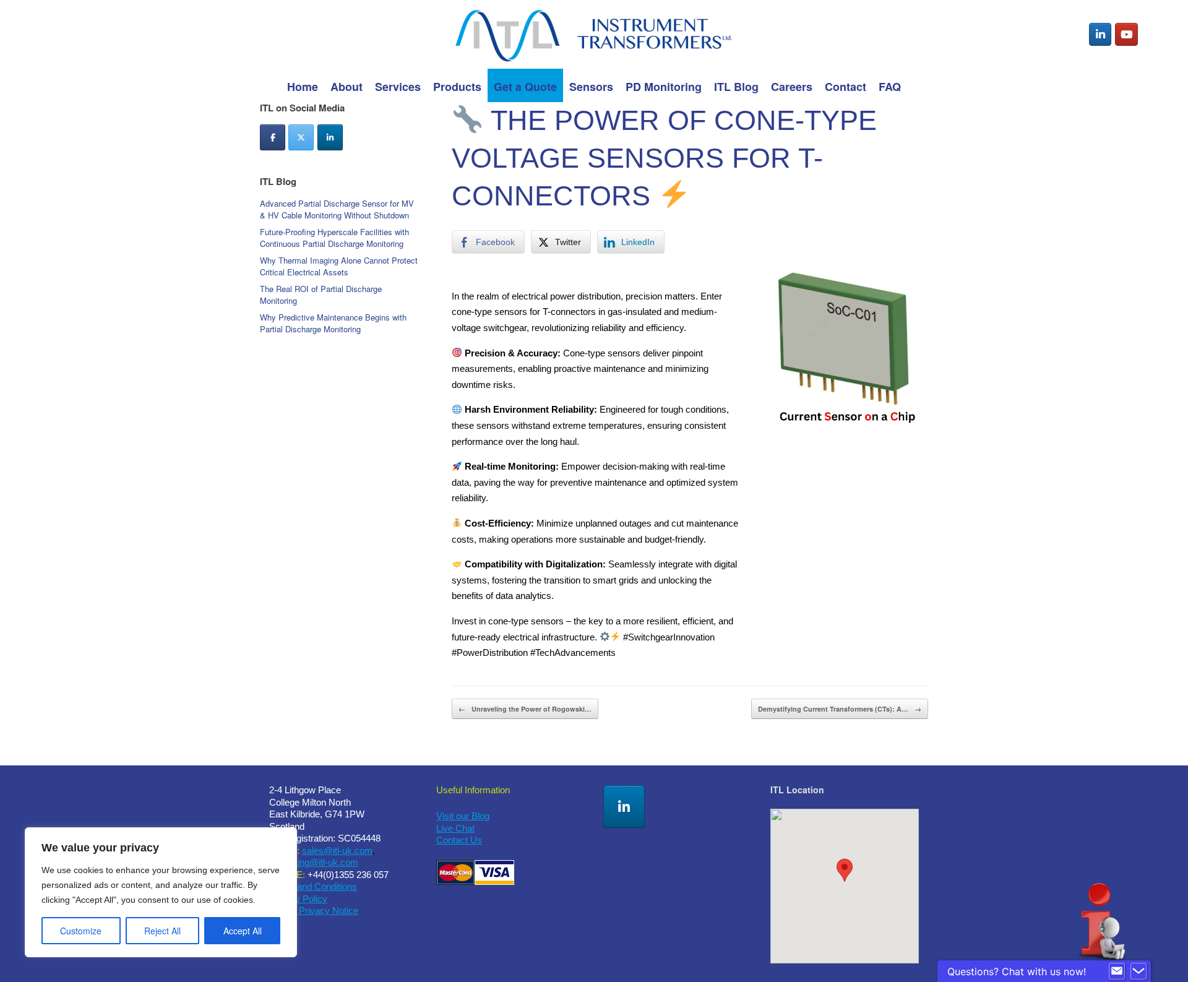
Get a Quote (525, 87)
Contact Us (459, 840)
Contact (845, 87)
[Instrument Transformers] (594, 34)
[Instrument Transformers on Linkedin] (1100, 34)
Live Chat (455, 828)
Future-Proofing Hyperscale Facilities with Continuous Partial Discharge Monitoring (334, 238)
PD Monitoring (664, 87)
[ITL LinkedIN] (624, 806)
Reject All (162, 930)
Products (457, 87)
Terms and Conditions (313, 886)
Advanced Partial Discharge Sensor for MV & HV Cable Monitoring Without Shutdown (337, 209)
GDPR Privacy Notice (313, 910)
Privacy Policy (298, 899)
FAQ (890, 87)
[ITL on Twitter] (301, 137)
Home (302, 87)
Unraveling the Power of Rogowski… (525, 708)
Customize (80, 930)
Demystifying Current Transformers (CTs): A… (839, 708)
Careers (791, 87)
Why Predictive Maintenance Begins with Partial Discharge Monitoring (333, 323)
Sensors (591, 87)
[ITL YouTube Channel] (1126, 34)
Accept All (242, 930)
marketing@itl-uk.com (313, 862)
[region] (161, 892)
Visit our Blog (462, 816)
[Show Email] (1117, 971)
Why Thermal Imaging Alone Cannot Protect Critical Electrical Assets (339, 266)
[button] (845, 874)
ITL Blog (736, 87)
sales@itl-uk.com (337, 850)
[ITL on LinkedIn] (330, 137)
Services (398, 87)
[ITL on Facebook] (272, 137)
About (346, 87)
